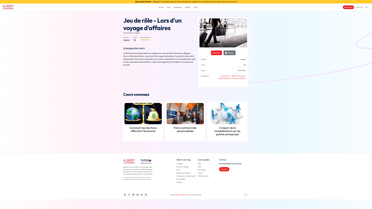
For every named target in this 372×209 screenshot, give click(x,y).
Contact (179, 182)
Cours (169, 7)
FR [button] (367, 7)
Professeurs (178, 7)
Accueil (161, 7)
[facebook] (125, 195)
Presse (200, 173)
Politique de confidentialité (186, 176)
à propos (180, 164)
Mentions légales (183, 167)
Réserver (216, 53)
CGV (178, 170)
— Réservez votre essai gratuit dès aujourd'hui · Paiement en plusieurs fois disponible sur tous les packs (186, 2)
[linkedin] (133, 195)
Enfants (187, 7)
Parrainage (202, 170)
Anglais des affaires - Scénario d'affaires (232, 78)
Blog (199, 164)
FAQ (199, 167)
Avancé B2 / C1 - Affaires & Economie (233, 76)
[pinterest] (146, 195)
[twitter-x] (129, 195)
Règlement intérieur (184, 173)
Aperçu (230, 53)
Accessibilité (181, 179)
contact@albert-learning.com (231, 164)
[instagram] (141, 195)
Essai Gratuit (348, 7)
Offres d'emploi (203, 176)
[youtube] (137, 195)
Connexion (359, 7)
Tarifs (196, 7)
